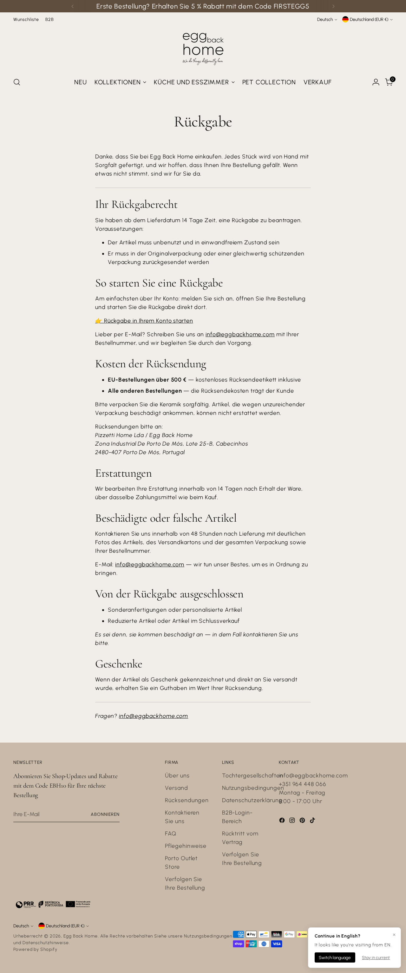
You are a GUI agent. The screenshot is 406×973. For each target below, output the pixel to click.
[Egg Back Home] (203, 47)
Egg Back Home (80, 935)
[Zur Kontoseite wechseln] (376, 82)
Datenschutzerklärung (252, 800)
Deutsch (325, 19)
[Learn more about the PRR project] (53, 904)
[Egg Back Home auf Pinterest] (303, 821)
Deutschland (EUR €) (369, 19)
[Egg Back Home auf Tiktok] (313, 821)
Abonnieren (105, 814)
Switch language (335, 957)
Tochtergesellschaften (252, 775)
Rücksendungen (187, 800)
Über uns (177, 775)
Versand (176, 787)
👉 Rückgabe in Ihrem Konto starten (144, 320)
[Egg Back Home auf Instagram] (293, 821)
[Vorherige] (73, 6)
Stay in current (376, 957)
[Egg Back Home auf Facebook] (282, 821)
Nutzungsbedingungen (253, 787)
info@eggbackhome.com (240, 334)
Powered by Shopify (35, 949)
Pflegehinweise (185, 845)
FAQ (170, 833)
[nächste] (333, 6)
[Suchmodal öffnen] (16, 82)
